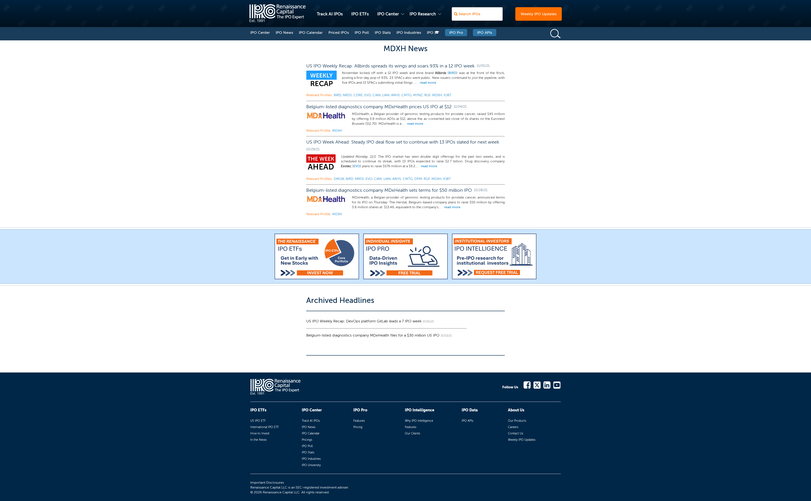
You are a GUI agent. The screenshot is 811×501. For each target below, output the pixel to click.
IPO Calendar (311, 32)
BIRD (452, 73)
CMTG (406, 95)
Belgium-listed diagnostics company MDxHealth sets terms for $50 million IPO (389, 190)
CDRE (358, 95)
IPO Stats (383, 32)
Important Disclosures (267, 482)
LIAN (385, 95)
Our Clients (412, 433)
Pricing (357, 427)
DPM (418, 179)
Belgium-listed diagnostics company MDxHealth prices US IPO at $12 (379, 107)
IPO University (311, 465)
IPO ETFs (360, 13)
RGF (427, 95)
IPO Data (470, 410)
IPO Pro (456, 32)
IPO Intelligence (419, 410)
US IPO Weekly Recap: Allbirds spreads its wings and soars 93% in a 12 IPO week (390, 66)
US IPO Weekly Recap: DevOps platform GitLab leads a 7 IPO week (364, 321)
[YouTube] (557, 384)
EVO (367, 95)
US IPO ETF (258, 421)
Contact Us (515, 433)
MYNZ (418, 95)
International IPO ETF (264, 427)
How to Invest (259, 433)
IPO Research (423, 13)
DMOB (339, 179)
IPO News (284, 32)
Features (359, 421)
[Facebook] (527, 384)
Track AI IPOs (330, 13)
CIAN (377, 95)
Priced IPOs (338, 32)
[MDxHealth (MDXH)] (326, 116)
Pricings (307, 440)
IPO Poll (362, 32)
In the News (258, 440)
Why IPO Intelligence (419, 421)
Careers (513, 427)
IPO (430, 32)
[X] (537, 384)
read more (428, 83)
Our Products (517, 421)
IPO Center (388, 13)
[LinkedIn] (547, 384)
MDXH (437, 95)
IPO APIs (484, 32)
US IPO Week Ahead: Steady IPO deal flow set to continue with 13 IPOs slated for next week (402, 142)
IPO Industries (408, 32)
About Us (516, 410)
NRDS (347, 95)
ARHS (395, 95)
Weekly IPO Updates (539, 14)
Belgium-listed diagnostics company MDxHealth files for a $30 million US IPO (373, 335)
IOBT (447, 95)
